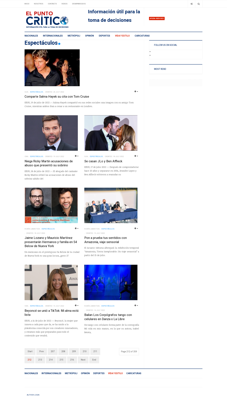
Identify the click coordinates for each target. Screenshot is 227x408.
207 (53, 351)
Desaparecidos (79, 3)
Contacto (52, 3)
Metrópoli (74, 35)
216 (72, 359)
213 (40, 359)
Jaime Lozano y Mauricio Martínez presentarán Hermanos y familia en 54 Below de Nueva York (51, 242)
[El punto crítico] (53, 19)
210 (84, 351)
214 (51, 359)
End (94, 359)
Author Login (33, 395)
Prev (41, 351)
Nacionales (31, 35)
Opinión (89, 35)
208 (63, 351)
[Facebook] (154, 52)
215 (61, 359)
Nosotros (38, 3)
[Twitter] (154, 55)
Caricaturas (142, 35)
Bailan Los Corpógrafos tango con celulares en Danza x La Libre (108, 317)
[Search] (198, 3)
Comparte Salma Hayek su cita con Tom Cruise (57, 96)
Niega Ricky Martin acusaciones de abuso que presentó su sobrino (49, 163)
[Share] (191, 3)
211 (95, 351)
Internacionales (53, 35)
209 (74, 351)
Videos (64, 3)
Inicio (26, 3)
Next (83, 359)
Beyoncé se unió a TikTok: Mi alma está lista (51, 313)
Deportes (104, 35)
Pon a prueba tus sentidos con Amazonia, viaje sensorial (105, 240)
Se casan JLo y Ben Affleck (103, 161)
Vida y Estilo (122, 35)
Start (30, 351)
